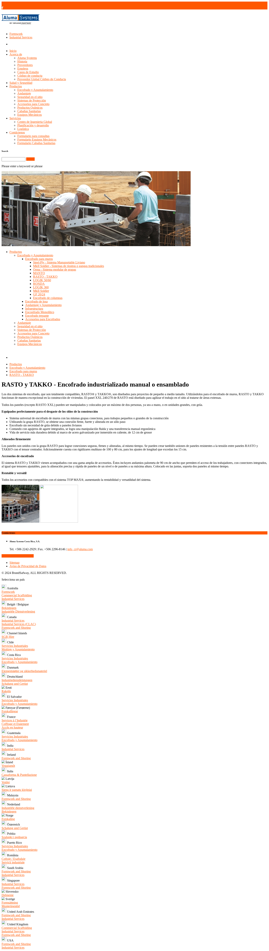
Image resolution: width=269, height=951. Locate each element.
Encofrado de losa (36, 301)
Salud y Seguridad (20, 82)
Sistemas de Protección (31, 100)
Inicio (13, 50)
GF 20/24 (39, 294)
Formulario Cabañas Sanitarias (36, 143)
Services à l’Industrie (15, 720)
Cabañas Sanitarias (29, 111)
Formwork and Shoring (16, 627)
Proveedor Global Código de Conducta (41, 79)
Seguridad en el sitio (30, 97)
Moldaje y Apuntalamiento (18, 649)
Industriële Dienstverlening (18, 611)
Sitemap (14, 562)
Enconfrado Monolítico (39, 312)
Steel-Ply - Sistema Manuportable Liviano (59, 262)
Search (30, 159)
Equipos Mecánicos (29, 114)
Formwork (16, 33)
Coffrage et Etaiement (15, 724)
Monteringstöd (11, 906)
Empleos (22, 68)
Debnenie (8, 895)
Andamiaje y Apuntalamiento (43, 305)
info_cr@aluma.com (80, 549)
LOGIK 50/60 (42, 280)
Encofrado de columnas (47, 298)
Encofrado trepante (37, 315)
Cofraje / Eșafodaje (13, 858)
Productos (15, 86)
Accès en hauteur (12, 727)
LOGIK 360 (41, 287)
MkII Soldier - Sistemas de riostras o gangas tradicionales (68, 266)
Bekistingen (9, 608)
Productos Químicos (30, 107)
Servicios (15, 118)
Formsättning (10, 902)
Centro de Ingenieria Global (34, 121)
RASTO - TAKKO (45, 276)
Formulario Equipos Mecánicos (36, 139)
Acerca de (15, 54)
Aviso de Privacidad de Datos (27, 566)
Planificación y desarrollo (33, 125)
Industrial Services (20, 37)
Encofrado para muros (39, 259)
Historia (22, 61)
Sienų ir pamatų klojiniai (17, 789)
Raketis (6, 691)
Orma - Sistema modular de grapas (54, 269)
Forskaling (8, 819)
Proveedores (25, 65)
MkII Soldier (41, 290)
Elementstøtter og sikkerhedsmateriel (24, 671)
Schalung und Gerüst (15, 683)
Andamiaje (24, 93)
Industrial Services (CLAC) (19, 624)
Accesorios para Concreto (33, 104)
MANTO (39, 273)
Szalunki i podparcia (14, 837)
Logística (23, 129)
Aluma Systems (27, 58)
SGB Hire (8, 636)
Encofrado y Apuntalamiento (35, 90)
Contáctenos (17, 132)
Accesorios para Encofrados (42, 319)
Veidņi (6, 782)
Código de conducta (29, 75)
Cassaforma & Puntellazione (19, 774)
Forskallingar (10, 711)
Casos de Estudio (28, 72)
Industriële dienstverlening (18, 808)
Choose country (12, 3)
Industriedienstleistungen (17, 680)
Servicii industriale (13, 862)
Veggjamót (8, 765)
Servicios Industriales (15, 645)
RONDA (39, 283)
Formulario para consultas (33, 136)
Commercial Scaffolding (17, 595)
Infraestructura (34, 308)
